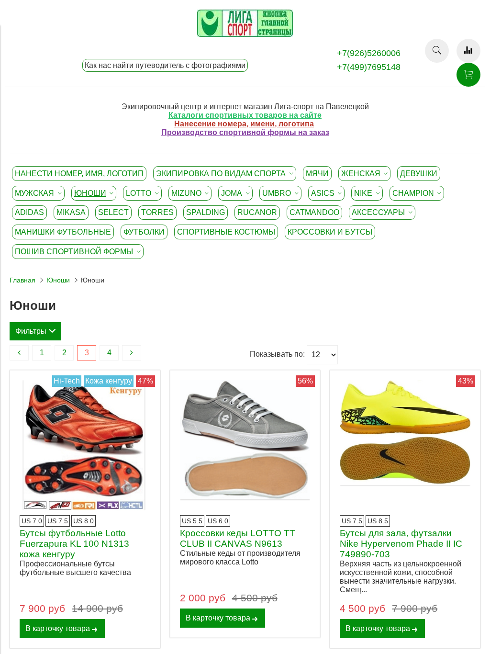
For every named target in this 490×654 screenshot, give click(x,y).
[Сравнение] (468, 51)
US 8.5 (378, 521)
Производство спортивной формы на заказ (245, 132)
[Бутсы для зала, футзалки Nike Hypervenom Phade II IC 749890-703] (405, 445)
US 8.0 (83, 521)
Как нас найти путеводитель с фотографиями (165, 65)
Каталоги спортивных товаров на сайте (245, 115)
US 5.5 (192, 521)
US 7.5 (57, 521)
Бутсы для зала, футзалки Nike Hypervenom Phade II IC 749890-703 (401, 543)
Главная (22, 280)
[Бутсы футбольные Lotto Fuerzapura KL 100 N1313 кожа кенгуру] (85, 445)
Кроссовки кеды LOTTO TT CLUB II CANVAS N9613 (237, 538)
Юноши (58, 280)
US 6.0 (218, 521)
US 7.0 (32, 521)
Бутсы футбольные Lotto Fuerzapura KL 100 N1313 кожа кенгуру (74, 543)
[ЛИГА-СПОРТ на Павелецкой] (245, 34)
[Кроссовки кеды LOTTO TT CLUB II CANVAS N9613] (245, 445)
